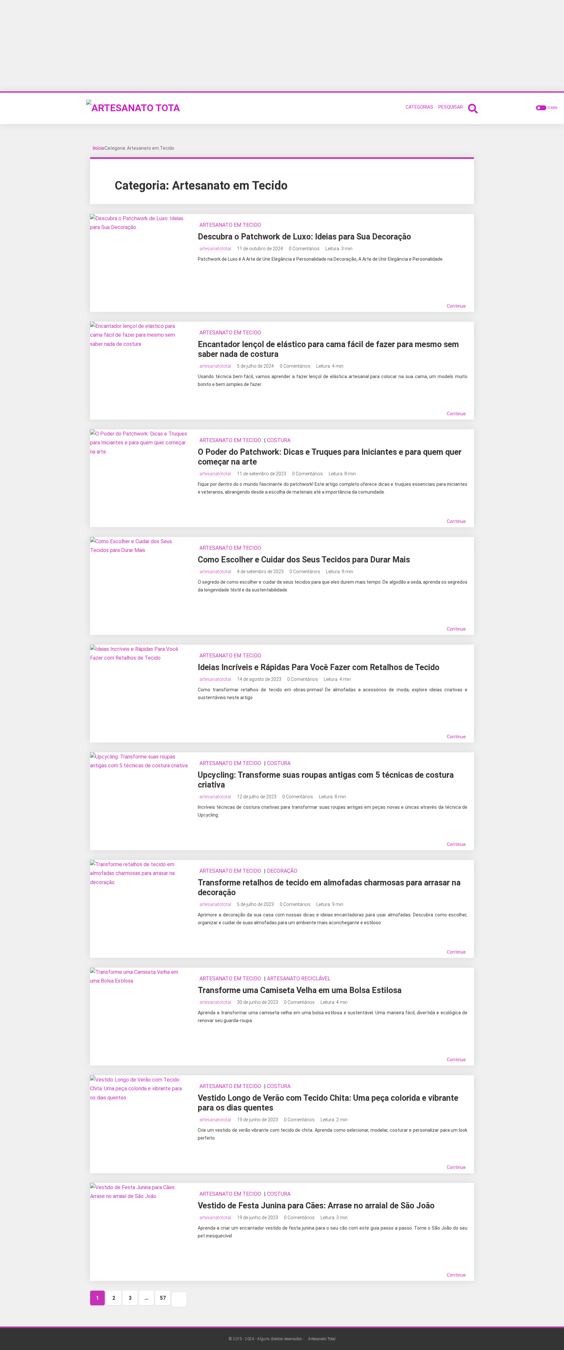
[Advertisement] (282, 45)
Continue (456, 306)
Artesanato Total (322, 1339)
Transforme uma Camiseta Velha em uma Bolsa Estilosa (299, 990)
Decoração (282, 871)
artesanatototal (215, 248)
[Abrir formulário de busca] (473, 108)
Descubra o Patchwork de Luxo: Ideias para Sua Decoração (304, 236)
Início (98, 148)
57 (163, 1298)
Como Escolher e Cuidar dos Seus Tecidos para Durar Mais (304, 559)
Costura (278, 440)
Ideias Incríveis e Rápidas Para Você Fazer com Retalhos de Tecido (318, 667)
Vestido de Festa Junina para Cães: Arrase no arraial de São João (316, 1205)
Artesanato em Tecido (230, 225)
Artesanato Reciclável (299, 978)
